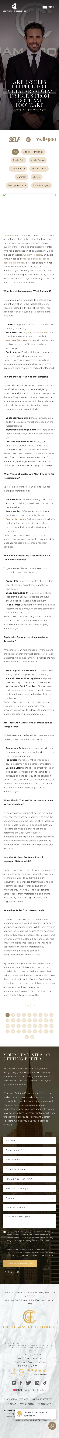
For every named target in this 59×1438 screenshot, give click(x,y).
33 (35, 1031)
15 (35, 1020)
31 (24, 1031)
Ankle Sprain (38, 160)
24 (35, 1026)
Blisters (36, 177)
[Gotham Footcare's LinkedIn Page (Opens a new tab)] (37, 1382)
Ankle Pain (18, 160)
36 (51, 1031)
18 (51, 1020)
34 (40, 1031)
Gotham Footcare (32, 255)
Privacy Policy (27, 1404)
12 (18, 1020)
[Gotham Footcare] (14, 7)
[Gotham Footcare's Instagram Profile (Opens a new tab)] (14, 1382)
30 (18, 1031)
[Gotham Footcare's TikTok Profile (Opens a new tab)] (45, 1382)
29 (13, 1031)
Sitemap (12, 1404)
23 (29, 1026)
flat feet (44, 332)
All (15, 152)
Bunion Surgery (41, 185)
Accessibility (44, 1404)
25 (40, 1026)
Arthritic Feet (18, 168)
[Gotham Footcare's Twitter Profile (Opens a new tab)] (28, 1382)
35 (46, 1031)
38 (32, 1037)
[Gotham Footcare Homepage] (29, 1319)
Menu (52, 7)
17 (46, 1020)
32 (29, 1031)
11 (13, 1020)
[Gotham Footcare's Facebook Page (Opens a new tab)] (21, 1382)
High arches (30, 332)
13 (24, 1020)
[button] (49, 7)
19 (8, 1026)
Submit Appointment (18, 1263)
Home (7, 1343)
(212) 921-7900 (11, 1272)
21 (18, 1026)
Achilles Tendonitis (33, 152)
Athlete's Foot (39, 168)
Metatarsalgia (10, 235)
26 (46, 1026)
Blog (16, 1343)
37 (27, 1037)
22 (24, 1026)
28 (7, 1031)
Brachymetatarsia (17, 185)
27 (51, 1026)
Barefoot (21, 177)
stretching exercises (21, 690)
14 (29, 1020)
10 (7, 1020)
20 (13, 1026)
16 (41, 1020)
